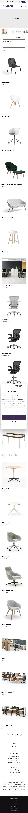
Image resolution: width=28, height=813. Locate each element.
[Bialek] (7, 6)
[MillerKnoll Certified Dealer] (14, 799)
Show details (19, 412)
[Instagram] (15, 746)
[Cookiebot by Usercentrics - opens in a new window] (16, 386)
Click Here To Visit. (14, 793)
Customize (13, 421)
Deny (14, 426)
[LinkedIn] (12, 746)
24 (17, 734)
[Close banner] (25, 386)
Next (21, 735)
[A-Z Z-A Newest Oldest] (14, 50)
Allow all (14, 416)
